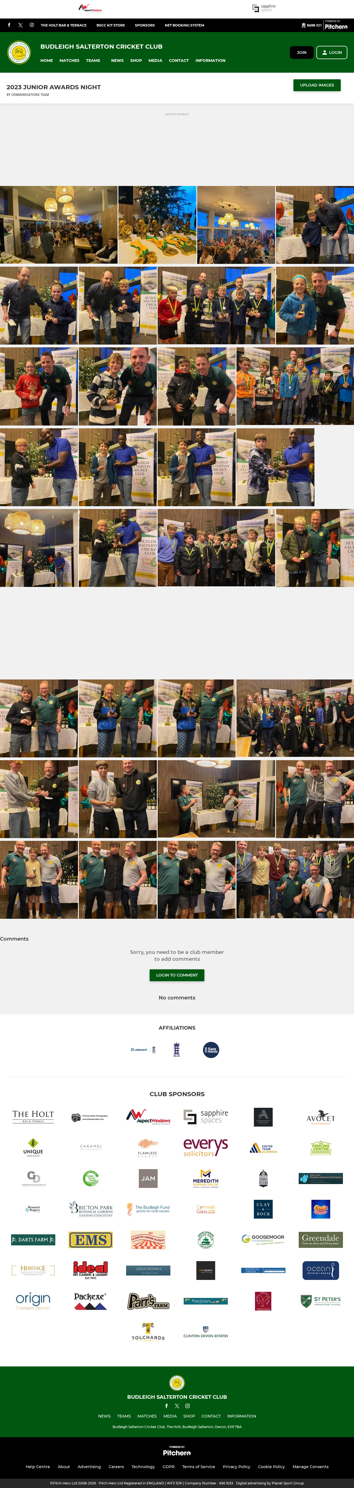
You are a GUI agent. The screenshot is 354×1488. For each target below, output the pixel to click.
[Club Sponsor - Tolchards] (148, 1332)
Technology (143, 1466)
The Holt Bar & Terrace (64, 25)
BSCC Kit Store (111, 25)
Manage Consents (311, 1466)
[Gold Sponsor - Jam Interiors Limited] (148, 1179)
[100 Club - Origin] (33, 1302)
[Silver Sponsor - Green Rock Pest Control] (206, 1240)
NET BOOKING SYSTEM (184, 25)
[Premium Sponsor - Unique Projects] (33, 1148)
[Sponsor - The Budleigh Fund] (148, 1210)
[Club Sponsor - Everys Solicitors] (206, 1148)
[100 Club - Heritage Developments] (33, 1271)
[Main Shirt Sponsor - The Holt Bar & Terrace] (33, 1118)
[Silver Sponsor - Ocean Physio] (321, 1271)
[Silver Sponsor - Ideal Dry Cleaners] (91, 1271)
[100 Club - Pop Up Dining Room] (263, 1179)
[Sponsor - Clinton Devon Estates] (206, 1332)
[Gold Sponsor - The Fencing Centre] (321, 1148)
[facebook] (9, 25)
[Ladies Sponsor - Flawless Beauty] (148, 1148)
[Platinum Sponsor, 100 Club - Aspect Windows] (90, 9)
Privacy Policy (236, 1466)
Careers (116, 1466)
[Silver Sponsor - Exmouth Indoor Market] (148, 1240)
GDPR (169, 1466)
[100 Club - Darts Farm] (33, 1240)
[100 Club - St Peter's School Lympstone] (321, 1302)
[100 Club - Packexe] (91, 1302)
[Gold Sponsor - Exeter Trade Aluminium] (263, 1148)
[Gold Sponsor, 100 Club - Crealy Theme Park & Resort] (321, 1210)
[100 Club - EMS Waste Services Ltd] (91, 1240)
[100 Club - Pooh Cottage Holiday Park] (206, 1302)
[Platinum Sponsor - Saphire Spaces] (263, 9)
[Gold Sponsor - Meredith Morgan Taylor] (206, 1179)
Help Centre (38, 1466)
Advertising (89, 1466)
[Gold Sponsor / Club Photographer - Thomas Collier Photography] (91, 1118)
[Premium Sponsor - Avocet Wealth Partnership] (321, 1118)
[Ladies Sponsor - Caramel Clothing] (91, 1148)
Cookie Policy (271, 1466)
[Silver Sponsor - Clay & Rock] (263, 1210)
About (64, 1466)
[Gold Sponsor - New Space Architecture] (206, 1271)
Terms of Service (198, 1466)
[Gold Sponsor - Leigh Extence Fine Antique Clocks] (148, 1271)
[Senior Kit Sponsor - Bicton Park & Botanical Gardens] (91, 1210)
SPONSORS (145, 25)
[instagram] (31, 25)
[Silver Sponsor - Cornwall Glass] (206, 1210)
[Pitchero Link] (336, 27)
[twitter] (20, 25)
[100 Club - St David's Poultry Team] (263, 1302)
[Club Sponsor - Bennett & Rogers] (33, 1210)
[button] (46, 60)
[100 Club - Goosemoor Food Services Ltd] (263, 1240)
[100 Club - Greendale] (321, 1240)
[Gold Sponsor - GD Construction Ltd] (33, 1179)
